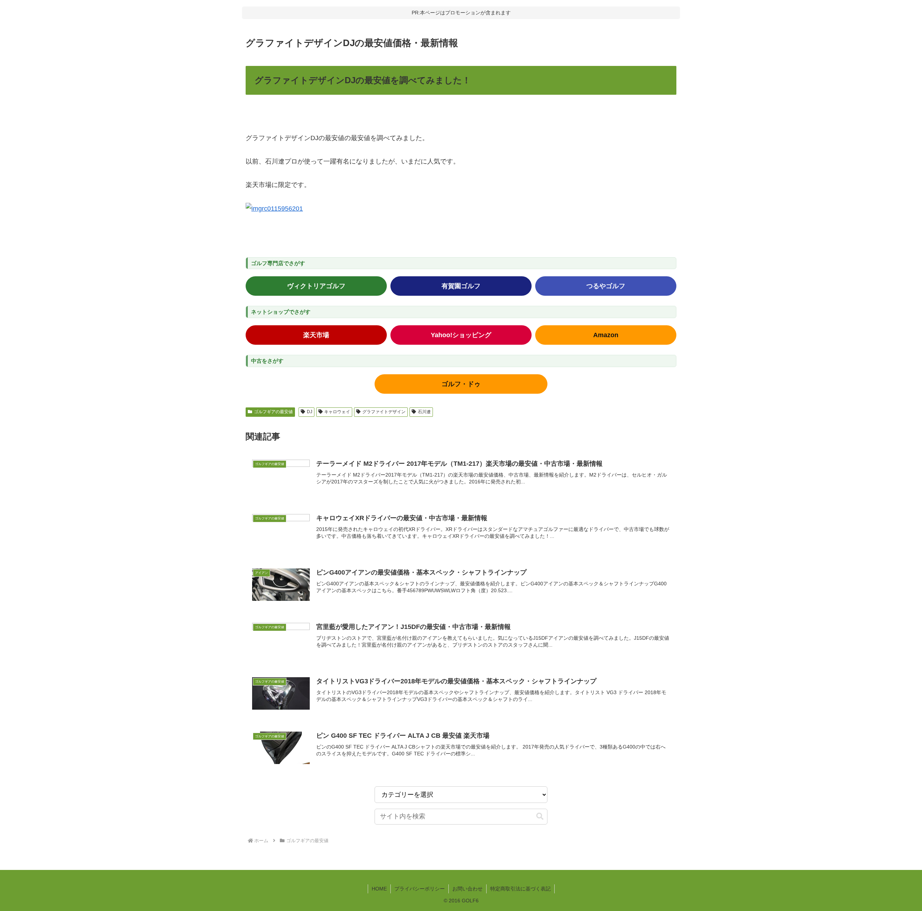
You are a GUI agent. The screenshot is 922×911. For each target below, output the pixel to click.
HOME (379, 889)
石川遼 (424, 411)
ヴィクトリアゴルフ (316, 286)
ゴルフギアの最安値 (273, 411)
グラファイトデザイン (384, 411)
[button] (539, 816)
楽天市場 (316, 335)
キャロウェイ (337, 411)
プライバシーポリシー (419, 889)
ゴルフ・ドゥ (461, 384)
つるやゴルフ (605, 286)
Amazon (605, 335)
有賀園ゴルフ (461, 286)
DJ (309, 411)
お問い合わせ (467, 889)
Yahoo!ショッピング (461, 335)
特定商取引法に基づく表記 (520, 889)
